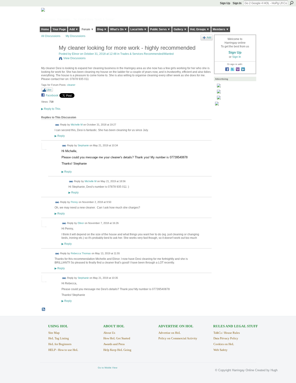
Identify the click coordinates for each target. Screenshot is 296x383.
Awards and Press (114, 344)
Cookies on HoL (223, 344)
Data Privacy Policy (225, 338)
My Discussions (75, 36)
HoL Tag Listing (58, 338)
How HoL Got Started (116, 338)
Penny (74, 202)
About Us (109, 332)
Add (209, 37)
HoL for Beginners (59, 344)
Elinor (75, 53)
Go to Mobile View (107, 367)
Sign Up (225, 3)
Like (49, 89)
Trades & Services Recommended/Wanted (147, 53)
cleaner (71, 84)
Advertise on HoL (169, 332)
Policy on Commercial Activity (177, 338)
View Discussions (74, 58)
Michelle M (77, 124)
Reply (60, 135)
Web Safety (220, 350)
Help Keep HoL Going (117, 350)
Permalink (57, 125)
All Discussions (50, 36)
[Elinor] (48, 57)
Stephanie (83, 145)
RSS (44, 309)
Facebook (52, 95)
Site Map (54, 332)
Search (291, 3)
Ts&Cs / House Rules (226, 332)
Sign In (237, 3)
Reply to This (50, 108)
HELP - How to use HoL (63, 350)
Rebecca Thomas (81, 253)
